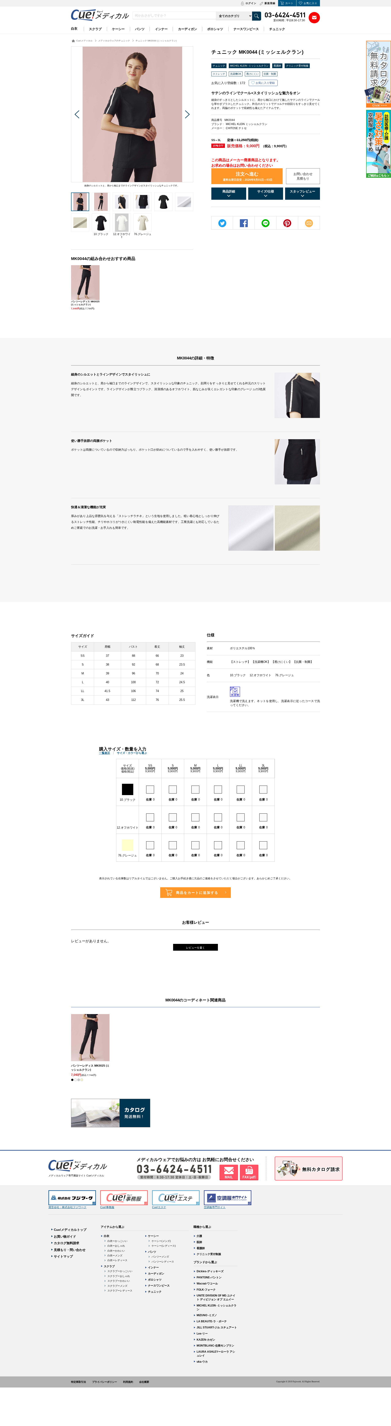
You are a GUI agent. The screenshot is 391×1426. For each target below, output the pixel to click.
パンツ (140, 29)
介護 (199, 1236)
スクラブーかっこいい (119, 1271)
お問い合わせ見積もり (302, 176)
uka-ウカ (202, 1361)
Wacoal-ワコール (207, 1283)
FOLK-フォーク (206, 1289)
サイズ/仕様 (265, 191)
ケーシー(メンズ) (161, 1241)
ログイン (251, 3)
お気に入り (310, 3)
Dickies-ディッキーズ (210, 1271)
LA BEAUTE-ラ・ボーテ (212, 1321)
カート (289, 3)
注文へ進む (247, 176)
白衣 (74, 28)
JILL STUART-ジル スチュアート (217, 1327)
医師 (199, 1242)
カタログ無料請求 (66, 1243)
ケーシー (118, 29)
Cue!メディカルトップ (70, 1229)
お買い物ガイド (65, 1236)
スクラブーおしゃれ (118, 1276)
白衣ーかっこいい (117, 1241)
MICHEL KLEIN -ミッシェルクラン (249, 65)
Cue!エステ (159, 1207)
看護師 (277, 65)
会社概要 (144, 1381)
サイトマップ (63, 1256)
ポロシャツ (215, 29)
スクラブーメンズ (117, 1285)
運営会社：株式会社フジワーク (67, 1207)
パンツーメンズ (160, 1256)
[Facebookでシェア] (244, 223)
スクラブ (95, 29)
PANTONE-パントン (209, 1277)
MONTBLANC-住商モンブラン (215, 1345)
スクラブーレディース (119, 1290)
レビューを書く (195, 947)
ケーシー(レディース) (164, 1245)
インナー (161, 29)
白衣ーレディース (117, 1260)
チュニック (277, 29)
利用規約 (128, 1381)
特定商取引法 (78, 1381)
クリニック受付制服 (297, 65)
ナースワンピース (246, 29)
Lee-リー (202, 1333)
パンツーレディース (163, 1261)
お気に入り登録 (265, 82)
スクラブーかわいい (118, 1280)
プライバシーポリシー (104, 1381)
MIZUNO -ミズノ (207, 1315)
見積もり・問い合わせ (70, 1250)
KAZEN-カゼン (206, 1339)
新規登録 (270, 3)
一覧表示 (104, 753)
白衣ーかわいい (116, 1250)
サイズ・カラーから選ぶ (132, 753)
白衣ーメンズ (114, 1255)
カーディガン (187, 29)
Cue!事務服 (107, 1207)
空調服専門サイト (215, 1207)
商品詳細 (228, 191)
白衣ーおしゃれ (116, 1245)
